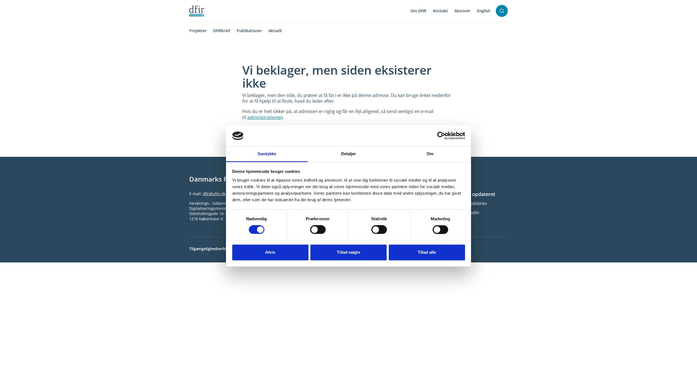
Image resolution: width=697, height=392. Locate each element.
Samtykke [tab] (267, 153)
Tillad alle (427, 252)
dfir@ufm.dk (214, 193)
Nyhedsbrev (474, 203)
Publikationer (249, 30)
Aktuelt (275, 30)
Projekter (198, 30)
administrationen (265, 117)
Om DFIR (418, 10)
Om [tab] (430, 153)
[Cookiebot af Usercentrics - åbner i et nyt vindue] (441, 136)
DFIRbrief (221, 30)
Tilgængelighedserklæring (213, 248)
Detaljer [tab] (348, 153)
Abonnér (462, 10)
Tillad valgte (348, 252)
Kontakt (440, 10)
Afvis (270, 252)
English (483, 10)
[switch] (318, 229)
